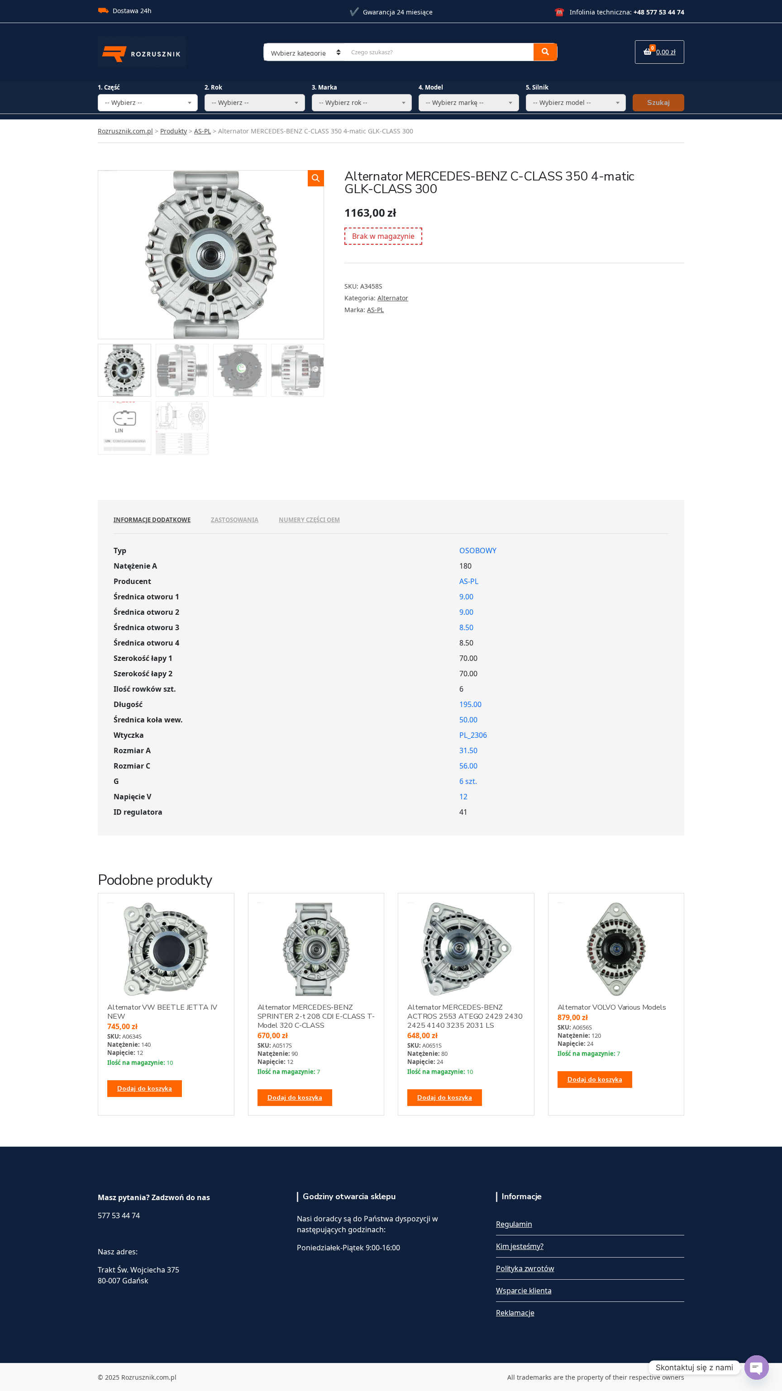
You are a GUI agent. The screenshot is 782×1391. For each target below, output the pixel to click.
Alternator (392, 298)
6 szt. (468, 781)
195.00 (470, 704)
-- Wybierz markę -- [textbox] (455, 102)
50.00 (468, 720)
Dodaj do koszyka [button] (144, 1088)
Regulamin (514, 1224)
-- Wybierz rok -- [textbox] (343, 102)
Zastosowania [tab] (234, 520)
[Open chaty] (756, 1367)
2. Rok (213, 87)
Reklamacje (515, 1313)
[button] (316, 178)
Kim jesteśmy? (520, 1246)
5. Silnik (537, 87)
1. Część (109, 87)
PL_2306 (473, 735)
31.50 (468, 750)
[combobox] (148, 102)
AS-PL (375, 309)
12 (463, 797)
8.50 (466, 627)
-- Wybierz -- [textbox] (123, 102)
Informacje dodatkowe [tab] (152, 520)
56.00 (468, 766)
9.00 (466, 597)
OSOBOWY (477, 550)
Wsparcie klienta (523, 1291)
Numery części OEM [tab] (309, 520)
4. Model (431, 87)
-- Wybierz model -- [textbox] (562, 102)
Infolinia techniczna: (619, 12)
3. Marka (324, 87)
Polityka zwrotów (525, 1268)
